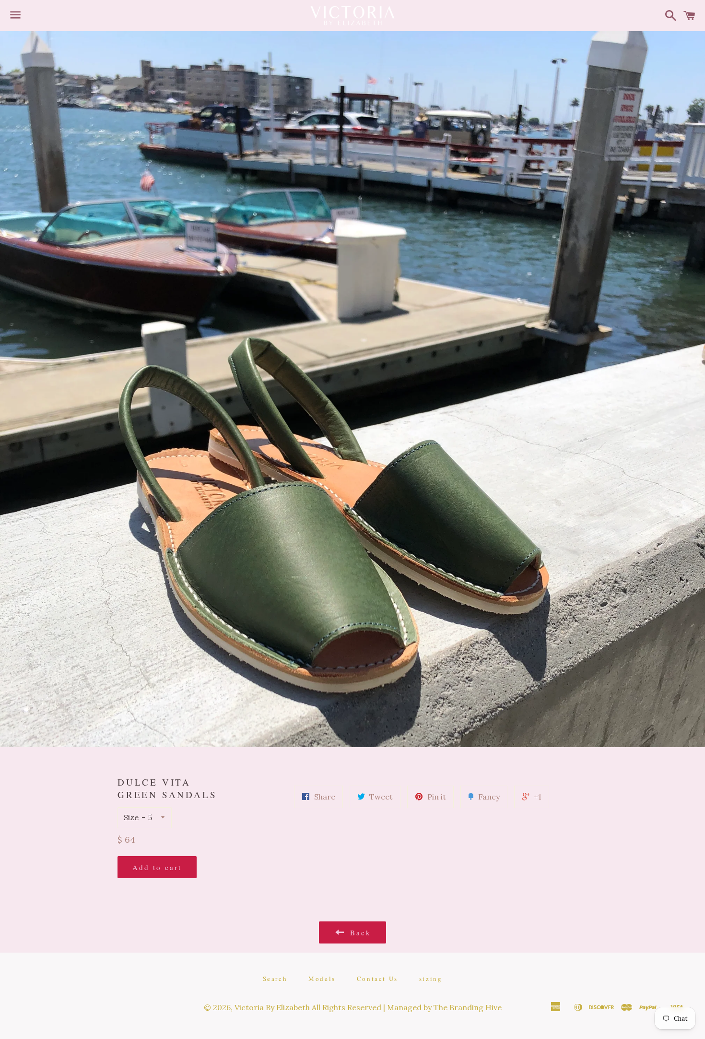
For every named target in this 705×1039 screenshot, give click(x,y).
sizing (431, 978)
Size (131, 817)
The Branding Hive (468, 1007)
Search (275, 978)
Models (322, 978)
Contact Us (377, 978)
